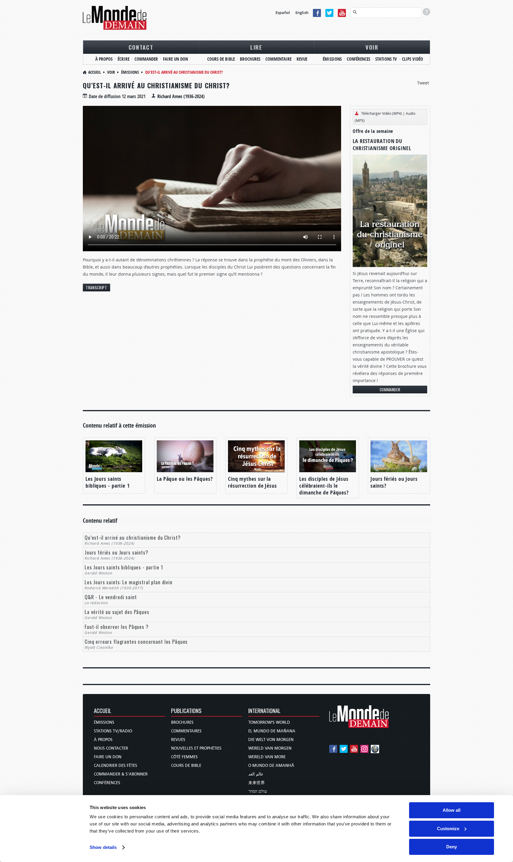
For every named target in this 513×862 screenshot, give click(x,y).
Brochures (182, 722)
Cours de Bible (186, 765)
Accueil (94, 72)
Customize (448, 828)
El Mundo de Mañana (271, 731)
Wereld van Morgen (270, 748)
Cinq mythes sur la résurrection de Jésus (252, 482)
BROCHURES (250, 59)
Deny (451, 846)
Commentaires (186, 731)
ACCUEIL (102, 711)
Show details (103, 847)
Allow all (451, 810)
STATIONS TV (386, 59)
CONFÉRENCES (358, 59)
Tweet (423, 83)
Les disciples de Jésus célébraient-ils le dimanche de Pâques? (324, 485)
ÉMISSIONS (332, 59)
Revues (178, 739)
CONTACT (141, 47)
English (301, 12)
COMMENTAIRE (278, 59)
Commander (390, 389)
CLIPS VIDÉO (412, 59)
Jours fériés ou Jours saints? (394, 482)
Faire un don (107, 756)
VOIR (372, 47)
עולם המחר (257, 791)
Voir (111, 72)
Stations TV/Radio (113, 731)
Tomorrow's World (269, 722)
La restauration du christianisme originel (382, 144)
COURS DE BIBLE (221, 59)
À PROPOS (104, 59)
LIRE (256, 47)
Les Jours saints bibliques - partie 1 (108, 482)
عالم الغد (255, 774)
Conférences (107, 782)
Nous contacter (111, 748)
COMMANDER (146, 59)
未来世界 (256, 782)
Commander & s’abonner (121, 774)
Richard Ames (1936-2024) (181, 96)
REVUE (302, 59)
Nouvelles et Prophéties (196, 748)
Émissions (130, 72)
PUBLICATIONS (186, 711)
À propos (103, 739)
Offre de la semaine (373, 131)
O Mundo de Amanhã (271, 765)
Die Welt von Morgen (271, 739)
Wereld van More (267, 756)
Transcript (96, 288)
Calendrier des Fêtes (115, 765)
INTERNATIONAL (264, 711)
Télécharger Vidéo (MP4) (381, 113)
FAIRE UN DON (175, 59)
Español (283, 12)
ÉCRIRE (123, 59)
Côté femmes (184, 756)
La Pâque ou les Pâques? (185, 479)
